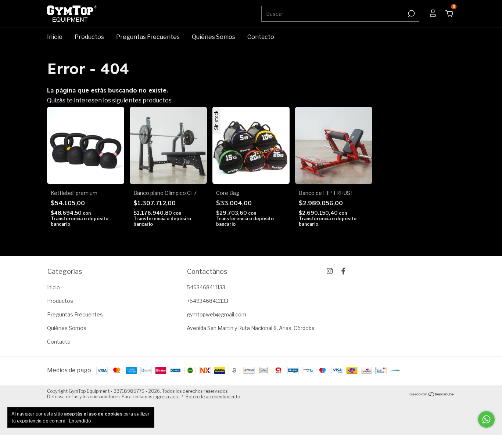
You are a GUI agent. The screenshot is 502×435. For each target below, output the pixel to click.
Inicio (54, 36)
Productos (89, 36)
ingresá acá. (166, 396)
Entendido (80, 421)
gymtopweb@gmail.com (216, 314)
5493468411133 (206, 287)
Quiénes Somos (213, 36)
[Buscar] (410, 13)
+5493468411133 (207, 301)
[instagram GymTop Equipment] (329, 271)
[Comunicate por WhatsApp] (486, 419)
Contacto (260, 36)
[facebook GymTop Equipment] (343, 271)
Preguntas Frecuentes (148, 36)
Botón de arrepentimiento (213, 396)
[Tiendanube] (432, 394)
